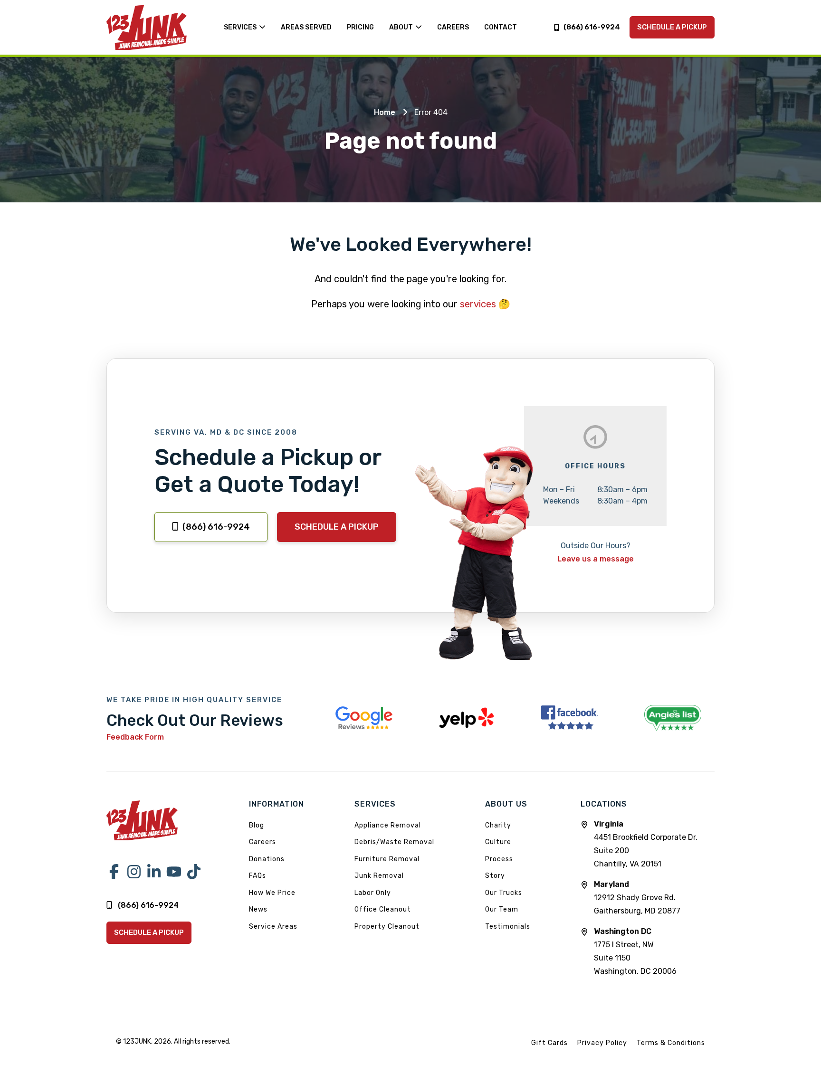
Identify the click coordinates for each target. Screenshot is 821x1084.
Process (499, 859)
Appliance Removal (387, 825)
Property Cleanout (387, 926)
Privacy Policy (602, 1043)
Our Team (501, 909)
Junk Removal (379, 876)
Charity (498, 825)
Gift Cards (549, 1043)
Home (384, 112)
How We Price (272, 893)
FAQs (257, 876)
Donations (267, 859)
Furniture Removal (387, 859)
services (478, 304)
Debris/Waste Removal (394, 842)
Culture (498, 842)
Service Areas (273, 926)
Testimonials (507, 926)
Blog (256, 825)
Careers (262, 842)
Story (495, 876)
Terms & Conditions (671, 1043)
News (258, 909)
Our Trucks (503, 893)
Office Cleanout (382, 909)
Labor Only (372, 893)
